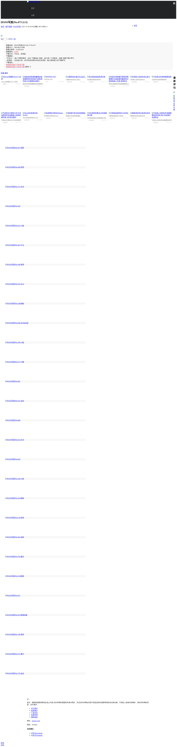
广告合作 (34, 713)
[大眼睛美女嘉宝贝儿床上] (76, 77)
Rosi (47, 81)
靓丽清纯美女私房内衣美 (137, 116)
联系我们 (34, 710)
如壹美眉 (26, 120)
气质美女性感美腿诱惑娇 (159, 79)
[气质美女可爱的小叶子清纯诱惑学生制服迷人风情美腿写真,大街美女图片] (11, 115)
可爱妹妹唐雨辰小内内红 (116, 116)
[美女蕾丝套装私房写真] (97, 77)
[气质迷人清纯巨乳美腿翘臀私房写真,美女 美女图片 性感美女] (162, 115)
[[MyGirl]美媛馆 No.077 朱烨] (11, 78)
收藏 (2, 73)
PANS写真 (17, 26)
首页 (135, 25)
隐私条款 (34, 717)
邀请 (6, 73)
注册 (32, 15)
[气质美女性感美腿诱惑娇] (162, 77)
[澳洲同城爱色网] (33, 2)
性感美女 (91, 81)
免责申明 (34, 715)
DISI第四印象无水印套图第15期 (96, 118)
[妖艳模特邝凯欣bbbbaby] (54, 113)
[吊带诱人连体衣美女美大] (140, 77)
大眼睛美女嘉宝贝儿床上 (73, 79)
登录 (32, 8)
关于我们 (34, 708)
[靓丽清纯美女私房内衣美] (140, 113)
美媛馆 (4, 84)
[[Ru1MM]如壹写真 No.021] (33, 114)
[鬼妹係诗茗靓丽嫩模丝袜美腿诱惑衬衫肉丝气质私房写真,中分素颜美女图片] (33, 79)
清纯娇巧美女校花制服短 (73, 116)
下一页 (13, 39)
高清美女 (155, 81)
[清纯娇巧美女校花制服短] (76, 113)
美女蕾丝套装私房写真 (94, 79)
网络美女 (69, 81)
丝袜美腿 (26, 86)
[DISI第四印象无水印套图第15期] (97, 114)
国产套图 (8, 26)
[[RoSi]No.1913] (54, 77)
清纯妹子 (69, 118)
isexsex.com (36, 721)
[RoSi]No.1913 (48, 79)
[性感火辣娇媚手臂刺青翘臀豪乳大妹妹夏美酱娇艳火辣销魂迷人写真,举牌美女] (119, 79)
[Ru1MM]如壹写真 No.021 (30, 117)
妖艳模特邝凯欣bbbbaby (51, 116)
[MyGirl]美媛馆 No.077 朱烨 (9, 81)
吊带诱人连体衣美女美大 (137, 79)
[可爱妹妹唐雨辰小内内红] (119, 113)
